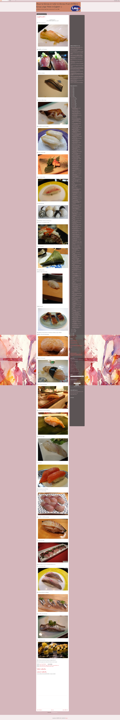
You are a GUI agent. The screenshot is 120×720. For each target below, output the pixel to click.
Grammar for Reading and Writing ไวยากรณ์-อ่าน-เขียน (76, 288)
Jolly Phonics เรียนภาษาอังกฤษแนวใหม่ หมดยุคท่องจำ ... (77, 115)
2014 (72, 96)
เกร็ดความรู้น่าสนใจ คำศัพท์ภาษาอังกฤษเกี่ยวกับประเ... (76, 257)
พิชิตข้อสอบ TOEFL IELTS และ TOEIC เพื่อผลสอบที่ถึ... (76, 130)
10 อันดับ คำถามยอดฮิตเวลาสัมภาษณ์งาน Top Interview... (76, 157)
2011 (72, 335)
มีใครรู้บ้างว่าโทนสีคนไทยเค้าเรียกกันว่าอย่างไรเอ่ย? (76, 273)
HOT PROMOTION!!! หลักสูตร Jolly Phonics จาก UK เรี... (77, 284)
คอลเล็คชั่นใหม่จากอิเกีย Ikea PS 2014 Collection (76, 223)
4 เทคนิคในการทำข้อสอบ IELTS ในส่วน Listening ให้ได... (76, 128)
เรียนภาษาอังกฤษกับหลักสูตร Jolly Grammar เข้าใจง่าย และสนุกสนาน (76, 78)
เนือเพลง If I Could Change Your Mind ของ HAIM (76, 232)
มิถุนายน (73, 104)
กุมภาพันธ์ (73, 330)
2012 (72, 334)
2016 (72, 94)
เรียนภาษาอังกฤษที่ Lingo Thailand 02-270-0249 (76, 51)
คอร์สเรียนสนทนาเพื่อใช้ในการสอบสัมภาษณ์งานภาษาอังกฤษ (76, 202)
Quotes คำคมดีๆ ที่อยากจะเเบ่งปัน (76, 133)
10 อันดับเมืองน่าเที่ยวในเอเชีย (76, 144)
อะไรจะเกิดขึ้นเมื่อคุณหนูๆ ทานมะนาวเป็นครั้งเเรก (76, 290)
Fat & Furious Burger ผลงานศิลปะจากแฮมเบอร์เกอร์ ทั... (76, 123)
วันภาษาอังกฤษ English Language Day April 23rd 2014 (76, 159)
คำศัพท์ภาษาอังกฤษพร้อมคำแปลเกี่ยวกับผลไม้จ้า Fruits (76, 262)
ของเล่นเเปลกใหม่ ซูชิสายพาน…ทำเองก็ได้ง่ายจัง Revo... (76, 166)
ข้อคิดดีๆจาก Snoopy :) (75, 187)
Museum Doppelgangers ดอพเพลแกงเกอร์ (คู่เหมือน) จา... (76, 275)
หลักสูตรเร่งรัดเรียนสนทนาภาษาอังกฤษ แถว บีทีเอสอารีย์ (76, 266)
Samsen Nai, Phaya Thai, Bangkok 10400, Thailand (46, 666)
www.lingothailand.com (56, 665)
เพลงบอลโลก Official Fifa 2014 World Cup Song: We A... (76, 236)
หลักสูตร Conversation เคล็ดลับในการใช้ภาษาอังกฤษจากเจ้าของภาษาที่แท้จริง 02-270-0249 (76, 55)
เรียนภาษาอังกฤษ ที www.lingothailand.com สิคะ (76, 391)
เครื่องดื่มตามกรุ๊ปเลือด (75, 299)
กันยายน (73, 101)
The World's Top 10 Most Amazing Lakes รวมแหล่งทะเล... (76, 225)
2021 (72, 88)
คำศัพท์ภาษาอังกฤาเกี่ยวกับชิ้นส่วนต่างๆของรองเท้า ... (76, 174)
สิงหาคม (73, 102)
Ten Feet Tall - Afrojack (75, 211)
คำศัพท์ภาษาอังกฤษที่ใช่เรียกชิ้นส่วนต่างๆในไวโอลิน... (77, 294)
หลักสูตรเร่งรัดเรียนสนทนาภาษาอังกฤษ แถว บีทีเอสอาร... (76, 176)
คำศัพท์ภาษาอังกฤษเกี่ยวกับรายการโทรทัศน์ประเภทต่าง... (76, 318)
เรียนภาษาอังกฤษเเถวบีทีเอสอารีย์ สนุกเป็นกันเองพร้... (76, 269)
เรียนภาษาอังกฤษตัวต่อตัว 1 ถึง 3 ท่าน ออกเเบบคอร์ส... (76, 154)
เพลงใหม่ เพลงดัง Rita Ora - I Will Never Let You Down (76, 162)
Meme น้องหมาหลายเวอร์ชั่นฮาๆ (76, 247)
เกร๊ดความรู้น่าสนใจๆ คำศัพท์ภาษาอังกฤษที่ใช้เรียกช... (76, 323)
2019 (72, 90)
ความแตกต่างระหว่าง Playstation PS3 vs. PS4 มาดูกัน (76, 180)
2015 (72, 95)
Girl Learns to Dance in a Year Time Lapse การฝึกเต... (77, 185)
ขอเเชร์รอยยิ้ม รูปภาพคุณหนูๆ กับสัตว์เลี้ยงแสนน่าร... (76, 132)
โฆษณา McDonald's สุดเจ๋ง (75, 126)
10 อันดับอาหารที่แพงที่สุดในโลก (76, 155)
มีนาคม (73, 329)
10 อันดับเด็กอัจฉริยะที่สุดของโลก (76, 125)
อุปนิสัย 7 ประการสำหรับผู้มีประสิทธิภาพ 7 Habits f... (75, 259)
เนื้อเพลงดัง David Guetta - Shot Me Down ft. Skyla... (76, 213)
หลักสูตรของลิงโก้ (72, 364)
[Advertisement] (52, 702)
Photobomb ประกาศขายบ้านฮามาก (76, 145)
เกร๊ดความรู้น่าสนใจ (42, 665)
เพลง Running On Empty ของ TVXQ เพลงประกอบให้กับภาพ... (77, 230)
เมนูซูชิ (46, 665)
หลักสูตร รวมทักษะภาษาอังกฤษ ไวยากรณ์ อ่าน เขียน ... (76, 111)
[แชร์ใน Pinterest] (51, 664)
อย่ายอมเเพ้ (73, 183)
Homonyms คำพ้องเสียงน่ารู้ (74, 361)
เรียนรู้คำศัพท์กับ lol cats (73, 368)
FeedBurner (78, 386)
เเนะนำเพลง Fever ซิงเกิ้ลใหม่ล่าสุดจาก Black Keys (76, 238)
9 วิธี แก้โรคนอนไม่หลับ (75, 110)
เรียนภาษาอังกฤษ (50, 665)
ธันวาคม (73, 97)
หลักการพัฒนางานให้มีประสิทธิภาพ (76, 260)
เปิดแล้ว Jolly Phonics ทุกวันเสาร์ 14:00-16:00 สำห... (76, 240)
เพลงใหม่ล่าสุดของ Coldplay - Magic (77, 241)
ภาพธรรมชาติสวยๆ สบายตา (75, 250)
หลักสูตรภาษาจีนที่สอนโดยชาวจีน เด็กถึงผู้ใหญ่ (76, 82)
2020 (72, 89)
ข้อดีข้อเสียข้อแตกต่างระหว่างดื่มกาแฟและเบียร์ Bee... (76, 108)
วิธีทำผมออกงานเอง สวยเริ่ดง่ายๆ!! (76, 206)
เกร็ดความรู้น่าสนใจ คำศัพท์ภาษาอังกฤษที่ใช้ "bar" (76, 255)
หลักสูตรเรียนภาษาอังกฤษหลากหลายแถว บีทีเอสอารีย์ (76, 327)
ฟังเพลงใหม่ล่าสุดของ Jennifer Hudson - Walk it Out (76, 140)
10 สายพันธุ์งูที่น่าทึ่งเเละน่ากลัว (76, 298)
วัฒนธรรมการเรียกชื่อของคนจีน (76, 118)
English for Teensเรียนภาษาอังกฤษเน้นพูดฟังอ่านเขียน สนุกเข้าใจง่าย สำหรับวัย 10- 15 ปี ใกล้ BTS (77, 68)
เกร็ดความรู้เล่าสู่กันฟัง (73, 365)
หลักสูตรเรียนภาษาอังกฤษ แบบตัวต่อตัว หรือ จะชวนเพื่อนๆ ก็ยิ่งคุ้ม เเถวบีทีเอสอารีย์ (76, 47)
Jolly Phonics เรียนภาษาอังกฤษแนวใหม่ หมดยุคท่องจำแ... (77, 267)
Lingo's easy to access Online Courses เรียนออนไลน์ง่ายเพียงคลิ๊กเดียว (76, 50)
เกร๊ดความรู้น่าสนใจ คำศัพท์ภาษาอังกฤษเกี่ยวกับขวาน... (76, 228)
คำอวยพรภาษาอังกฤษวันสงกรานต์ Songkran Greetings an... (76, 234)
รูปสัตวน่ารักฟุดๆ (74, 186)
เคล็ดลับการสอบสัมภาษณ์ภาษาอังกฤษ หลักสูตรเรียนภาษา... (76, 314)
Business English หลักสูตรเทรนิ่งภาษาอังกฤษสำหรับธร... (76, 312)
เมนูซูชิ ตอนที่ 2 (74, 282)
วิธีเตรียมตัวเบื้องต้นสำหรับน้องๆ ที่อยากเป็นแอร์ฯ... (76, 303)
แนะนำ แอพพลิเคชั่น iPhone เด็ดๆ (74, 371)
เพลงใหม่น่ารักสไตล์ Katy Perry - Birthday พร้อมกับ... (76, 148)
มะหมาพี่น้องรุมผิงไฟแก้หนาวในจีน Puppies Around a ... (76, 192)
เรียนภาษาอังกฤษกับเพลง (73, 367)
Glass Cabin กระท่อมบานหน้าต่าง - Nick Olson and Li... (76, 221)
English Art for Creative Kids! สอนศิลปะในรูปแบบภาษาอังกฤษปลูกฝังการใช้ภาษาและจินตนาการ (77, 76)
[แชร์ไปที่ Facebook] (50, 664)
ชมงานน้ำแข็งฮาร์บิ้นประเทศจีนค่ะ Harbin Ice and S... (76, 142)
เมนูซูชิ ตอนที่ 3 (41, 17)
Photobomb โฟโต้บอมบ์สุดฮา (76, 146)
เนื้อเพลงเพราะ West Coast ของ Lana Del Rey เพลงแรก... (76, 164)
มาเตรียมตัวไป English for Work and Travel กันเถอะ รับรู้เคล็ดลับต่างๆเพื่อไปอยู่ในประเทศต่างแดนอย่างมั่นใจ (77, 74)
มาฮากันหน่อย (74, 203)
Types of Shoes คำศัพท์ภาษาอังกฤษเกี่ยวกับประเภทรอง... (77, 325)
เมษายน (73, 107)
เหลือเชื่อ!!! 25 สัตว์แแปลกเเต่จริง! (76, 297)
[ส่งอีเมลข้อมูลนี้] (48, 664)
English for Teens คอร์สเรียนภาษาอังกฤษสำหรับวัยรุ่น (76, 113)
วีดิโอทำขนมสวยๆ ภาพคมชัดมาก (76, 308)
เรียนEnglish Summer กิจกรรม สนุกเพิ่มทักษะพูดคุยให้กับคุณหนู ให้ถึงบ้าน (76, 81)
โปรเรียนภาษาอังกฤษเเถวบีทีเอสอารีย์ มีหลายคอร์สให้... (76, 227)
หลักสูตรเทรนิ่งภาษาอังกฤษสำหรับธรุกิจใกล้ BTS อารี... (77, 137)
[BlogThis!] (49, 664)
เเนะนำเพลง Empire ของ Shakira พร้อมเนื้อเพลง (76, 215)
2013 (72, 333)
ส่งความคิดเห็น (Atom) (54, 712)
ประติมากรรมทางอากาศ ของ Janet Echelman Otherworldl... (76, 205)
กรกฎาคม (73, 103)
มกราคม (73, 331)
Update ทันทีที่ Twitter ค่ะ (73, 394)
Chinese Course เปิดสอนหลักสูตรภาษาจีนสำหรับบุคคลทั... (76, 120)
